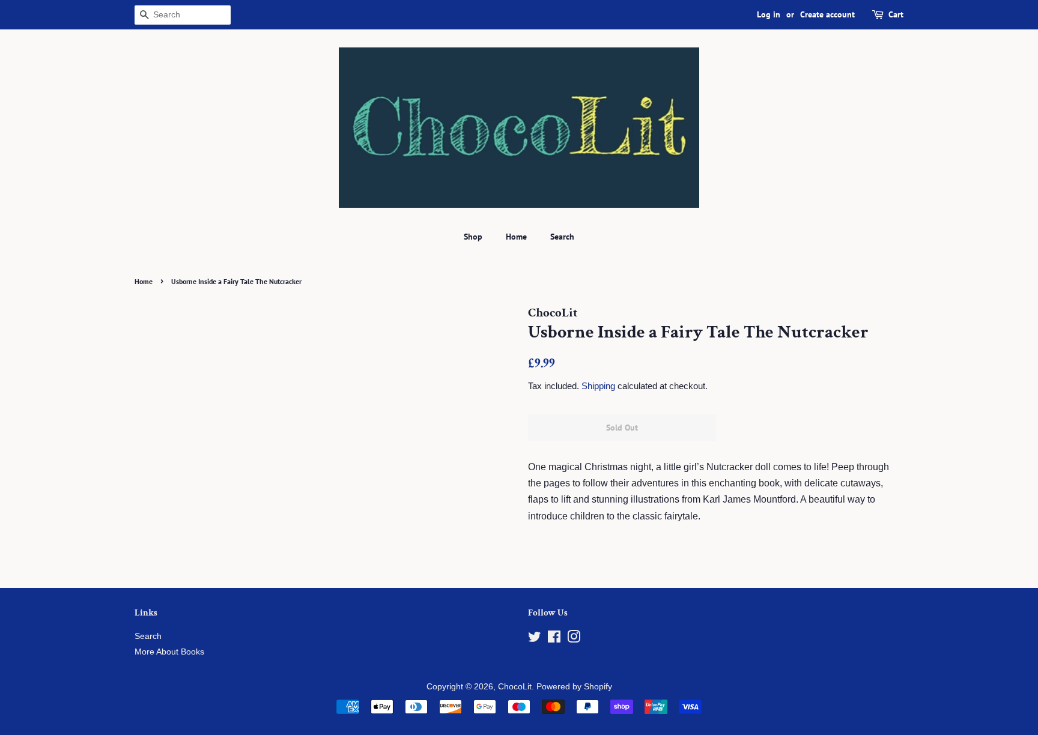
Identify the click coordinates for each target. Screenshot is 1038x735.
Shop (473, 236)
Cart (895, 14)
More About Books (169, 651)
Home (516, 236)
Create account (827, 14)
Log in (768, 14)
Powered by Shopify (574, 686)
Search (562, 236)
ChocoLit (515, 686)
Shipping (598, 386)
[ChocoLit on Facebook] (554, 639)
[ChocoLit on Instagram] (573, 639)
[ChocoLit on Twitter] (534, 639)
